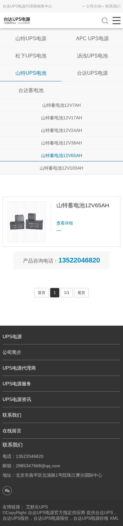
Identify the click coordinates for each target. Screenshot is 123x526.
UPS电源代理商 (19, 368)
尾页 (81, 292)
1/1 (66, 292)
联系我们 (112, 6)
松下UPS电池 (30, 55)
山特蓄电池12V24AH (61, 130)
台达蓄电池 (31, 90)
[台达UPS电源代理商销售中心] (17, 20)
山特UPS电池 (30, 73)
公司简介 (12, 352)
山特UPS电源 (30, 38)
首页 (41, 292)
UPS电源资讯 (17, 399)
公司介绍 (93, 6)
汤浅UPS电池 (92, 55)
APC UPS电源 (92, 38)
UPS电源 (12, 336)
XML (114, 518)
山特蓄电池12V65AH (61, 155)
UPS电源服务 (17, 383)
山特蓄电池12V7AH (61, 105)
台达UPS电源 (92, 73)
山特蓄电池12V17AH (61, 117)
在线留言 (12, 430)
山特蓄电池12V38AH (61, 142)
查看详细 (64, 223)
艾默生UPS (37, 506)
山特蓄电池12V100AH (61, 168)
